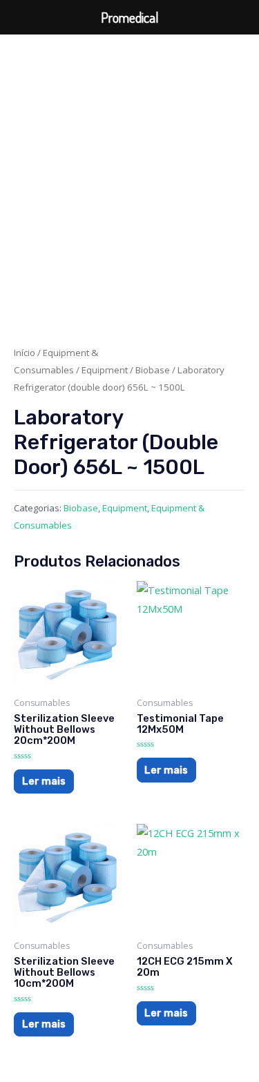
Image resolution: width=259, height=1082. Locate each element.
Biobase (152, 370)
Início (24, 352)
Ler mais (44, 781)
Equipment (104, 370)
